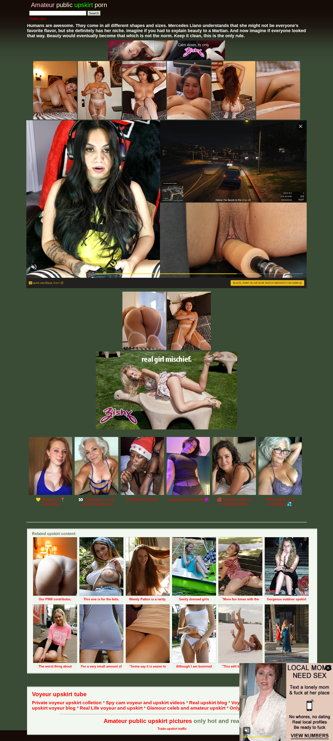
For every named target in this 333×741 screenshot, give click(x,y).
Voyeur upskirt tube (59, 694)
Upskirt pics (37, 18)
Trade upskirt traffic (172, 729)
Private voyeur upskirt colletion (67, 702)
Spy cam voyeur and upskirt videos (145, 702)
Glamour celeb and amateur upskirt (187, 708)
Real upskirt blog (208, 702)
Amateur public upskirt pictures (148, 721)
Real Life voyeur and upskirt (111, 708)
